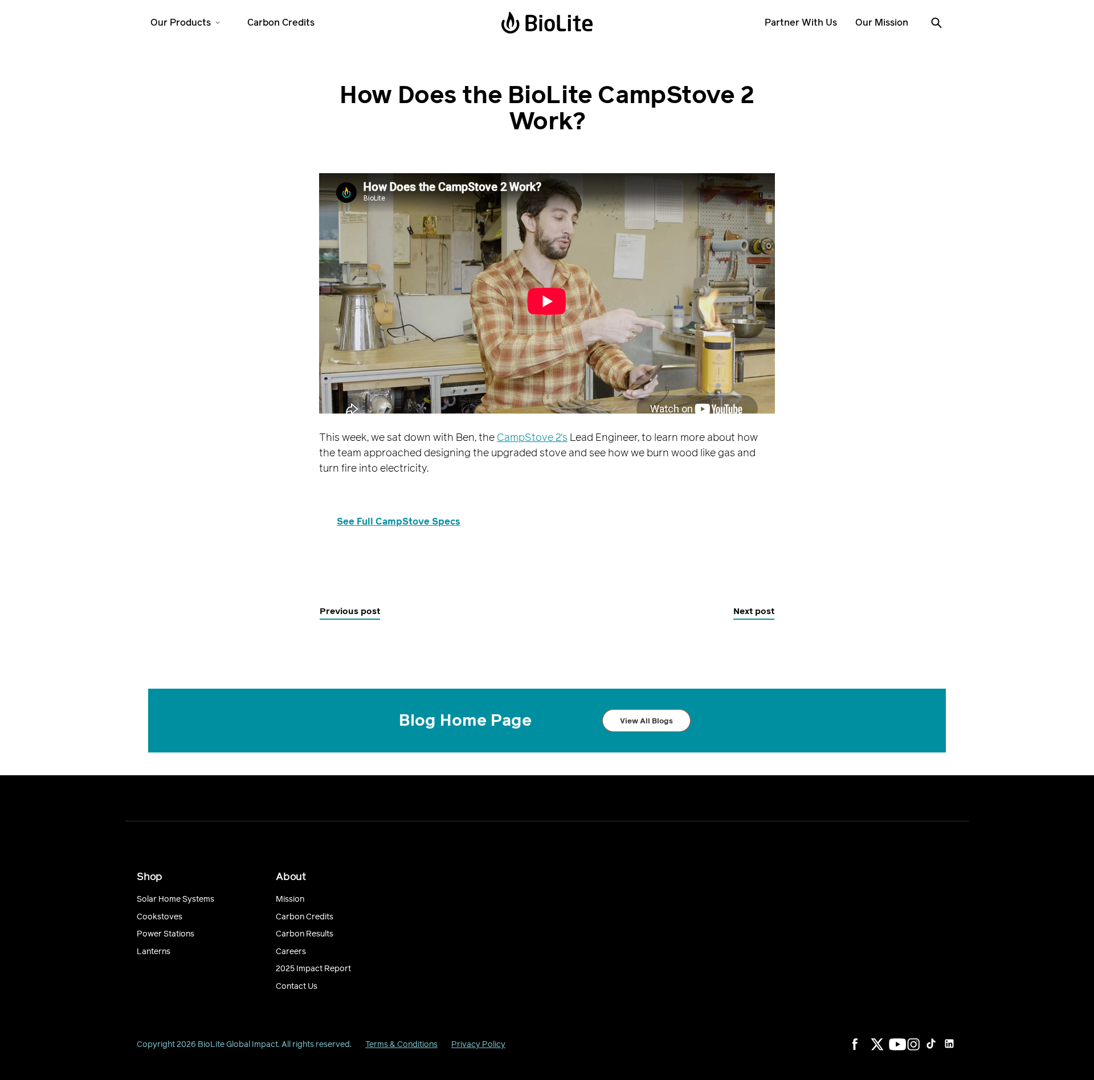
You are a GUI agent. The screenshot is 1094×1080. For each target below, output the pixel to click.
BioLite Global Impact (238, 1044)
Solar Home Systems (175, 899)
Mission (290, 899)
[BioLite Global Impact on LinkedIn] (957, 1051)
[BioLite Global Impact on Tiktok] (939, 1051)
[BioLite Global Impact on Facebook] (866, 1051)
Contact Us (296, 986)
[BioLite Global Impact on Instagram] (920, 1051)
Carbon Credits (304, 917)
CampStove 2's (532, 437)
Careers (291, 952)
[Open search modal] (936, 22)
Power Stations (165, 934)
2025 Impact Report (313, 969)
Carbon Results (304, 934)
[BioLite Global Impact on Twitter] (884, 1051)
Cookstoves (159, 917)
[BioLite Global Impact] (547, 22)
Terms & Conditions (401, 1044)
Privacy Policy (478, 1044)
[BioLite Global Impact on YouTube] (902, 1051)
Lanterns (153, 952)
